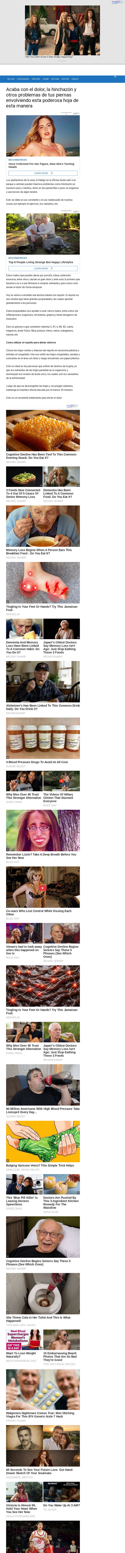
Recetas (65, 79)
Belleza (10, 79)
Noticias (55, 79)
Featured (36, 79)
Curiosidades (23, 79)
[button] (115, 76)
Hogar (46, 79)
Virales (75, 79)
